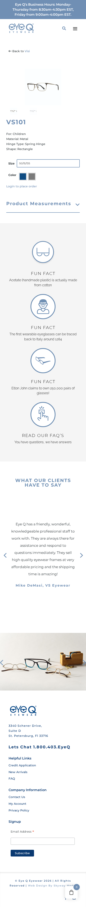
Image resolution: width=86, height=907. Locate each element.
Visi (27, 51)
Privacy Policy (19, 810)
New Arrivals (18, 772)
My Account (17, 804)
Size (11, 163)
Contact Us (17, 797)
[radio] (23, 176)
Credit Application (22, 765)
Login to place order (21, 186)
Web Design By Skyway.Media (52, 885)
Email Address (22, 831)
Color (12, 175)
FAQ (12, 778)
